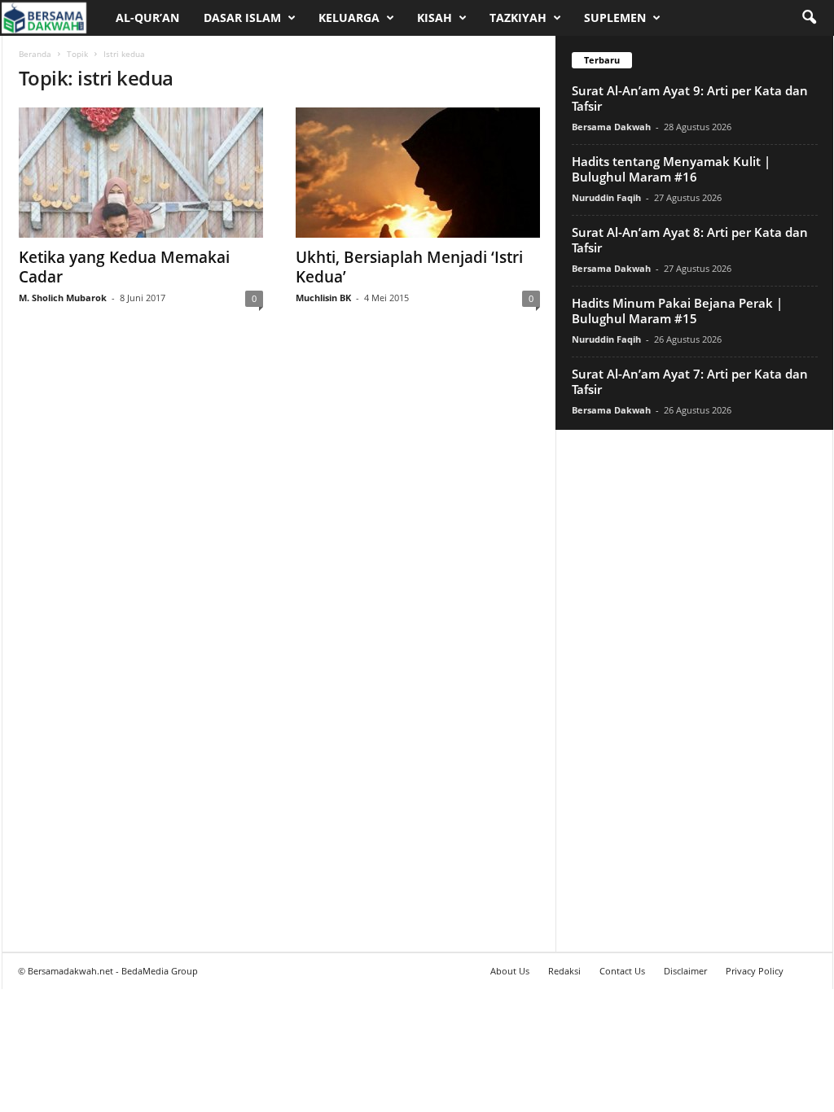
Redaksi (564, 971)
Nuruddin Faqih (606, 197)
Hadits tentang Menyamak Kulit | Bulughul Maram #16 (671, 169)
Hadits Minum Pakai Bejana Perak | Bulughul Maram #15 (677, 310)
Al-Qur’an (147, 17)
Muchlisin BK (323, 297)
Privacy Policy (755, 971)
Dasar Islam (242, 17)
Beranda (35, 53)
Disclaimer (685, 971)
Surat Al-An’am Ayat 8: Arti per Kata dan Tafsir (690, 240)
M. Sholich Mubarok (63, 297)
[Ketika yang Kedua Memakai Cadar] (141, 172)
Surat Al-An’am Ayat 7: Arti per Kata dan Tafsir (690, 381)
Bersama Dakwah (611, 126)
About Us (509, 971)
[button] (809, 18)
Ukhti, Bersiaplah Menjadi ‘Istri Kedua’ (409, 267)
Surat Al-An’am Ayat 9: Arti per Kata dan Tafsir (690, 98)
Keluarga (349, 17)
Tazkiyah (517, 17)
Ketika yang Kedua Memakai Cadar (124, 267)
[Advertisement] (694, 690)
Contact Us (622, 971)
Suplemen (615, 17)
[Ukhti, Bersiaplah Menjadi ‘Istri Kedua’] (418, 172)
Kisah (434, 17)
